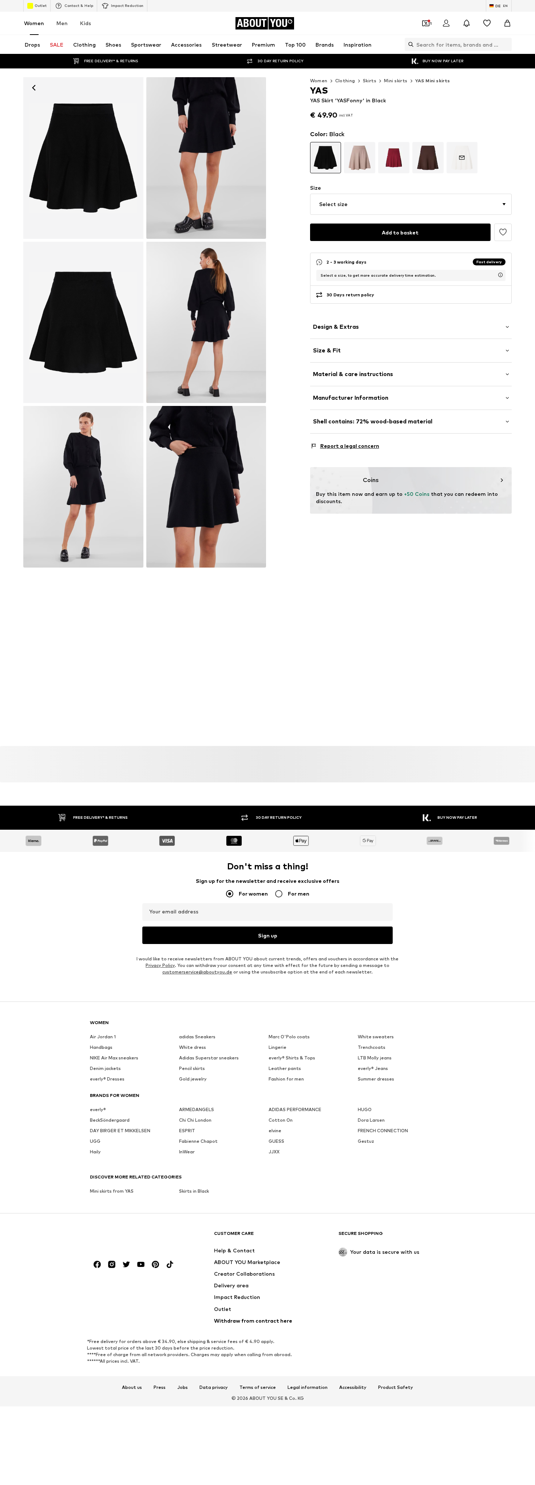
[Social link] (97, 1264)
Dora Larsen (371, 1120)
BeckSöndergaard (110, 1120)
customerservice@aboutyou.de (197, 972)
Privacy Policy (160, 965)
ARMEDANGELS (196, 1109)
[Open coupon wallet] (425, 23)
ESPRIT (187, 1130)
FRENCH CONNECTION (383, 1130)
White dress (192, 1047)
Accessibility (352, 1387)
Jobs (182, 1387)
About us (132, 1387)
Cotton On (281, 1120)
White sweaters (376, 1036)
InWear (187, 1151)
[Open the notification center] (466, 23)
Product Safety (395, 1387)
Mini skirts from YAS (112, 1191)
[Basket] (507, 23)
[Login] (446, 23)
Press (160, 1387)
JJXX (274, 1151)
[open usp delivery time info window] (500, 275)
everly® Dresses (107, 1079)
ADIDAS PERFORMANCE (295, 1109)
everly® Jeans (373, 1068)
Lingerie (277, 1047)
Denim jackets (105, 1068)
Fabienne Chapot (198, 1141)
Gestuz (366, 1141)
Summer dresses (376, 1079)
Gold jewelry (193, 1079)
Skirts (369, 80)
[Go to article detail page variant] (325, 157)
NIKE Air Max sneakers (114, 1058)
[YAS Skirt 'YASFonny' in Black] (206, 158)
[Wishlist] (487, 23)
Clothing (345, 80)
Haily (95, 1151)
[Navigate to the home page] (129, 1237)
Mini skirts (395, 80)
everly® (98, 1109)
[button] (411, 204)
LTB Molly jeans (375, 1058)
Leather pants (285, 1068)
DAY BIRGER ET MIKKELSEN (120, 1130)
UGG (95, 1141)
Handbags (101, 1047)
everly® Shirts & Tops (292, 1058)
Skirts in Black (194, 1191)
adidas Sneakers (197, 1036)
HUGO (365, 1109)
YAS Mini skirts (432, 80)
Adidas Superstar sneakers (209, 1058)
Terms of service (257, 1387)
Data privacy (213, 1387)
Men (62, 23)
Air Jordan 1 (103, 1036)
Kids (85, 23)
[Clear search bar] (506, 44)
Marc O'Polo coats (289, 1036)
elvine (275, 1130)
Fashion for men (286, 1079)
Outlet (41, 5)
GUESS (276, 1141)
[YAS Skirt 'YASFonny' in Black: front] (83, 158)
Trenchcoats (371, 1047)
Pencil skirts (192, 1068)
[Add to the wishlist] (503, 232)
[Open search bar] (409, 44)
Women (34, 23)
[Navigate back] (33, 87)
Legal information (308, 1387)
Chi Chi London (195, 1120)
